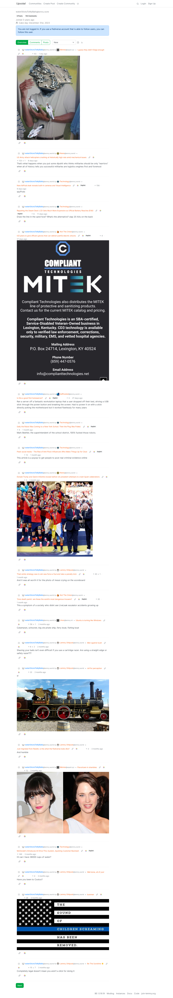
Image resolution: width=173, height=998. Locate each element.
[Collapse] (19, 50)
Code (136, 993)
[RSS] (82, 42)
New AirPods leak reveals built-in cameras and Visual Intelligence (44, 185)
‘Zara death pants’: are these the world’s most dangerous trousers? (44, 599)
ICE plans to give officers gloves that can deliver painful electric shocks (46, 236)
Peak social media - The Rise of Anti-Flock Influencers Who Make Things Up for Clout (52, 452)
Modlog (110, 993)
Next (19, 985)
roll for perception (94, 668)
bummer (90, 894)
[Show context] (19, 54)
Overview (21, 42)
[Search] (138, 3)
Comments (35, 42)
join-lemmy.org (148, 993)
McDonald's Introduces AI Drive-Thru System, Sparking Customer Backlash (48, 851)
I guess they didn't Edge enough (90, 50)
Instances (120, 993)
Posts (46, 42)
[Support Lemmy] (78, 3)
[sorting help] (78, 42)
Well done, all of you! (95, 872)
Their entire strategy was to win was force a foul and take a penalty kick (47, 574)
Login (143, 3)
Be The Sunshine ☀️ (95, 963)
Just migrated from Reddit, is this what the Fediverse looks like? (43, 749)
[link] (23, 54)
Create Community (66, 3)
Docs (129, 993)
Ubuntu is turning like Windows (88, 620)
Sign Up (152, 3)
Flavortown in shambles (87, 767)
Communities (35, 3)
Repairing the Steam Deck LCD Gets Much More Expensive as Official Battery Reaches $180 (55, 210)
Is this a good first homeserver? (30, 398)
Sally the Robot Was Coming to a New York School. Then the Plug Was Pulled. (49, 426)
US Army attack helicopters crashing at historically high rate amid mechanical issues (51, 157)
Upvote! (21, 3)
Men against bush (94, 643)
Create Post (49, 3)
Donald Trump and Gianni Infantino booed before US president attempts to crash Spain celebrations (58, 477)
